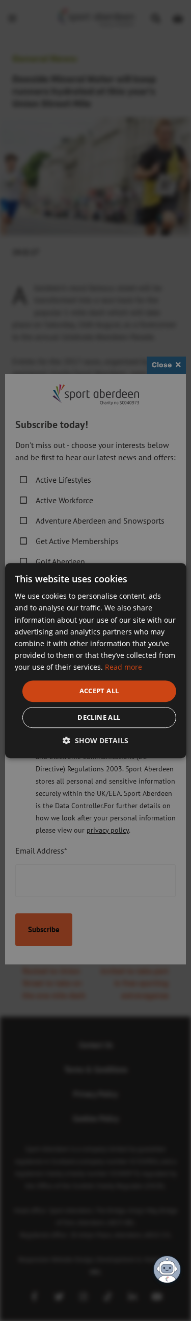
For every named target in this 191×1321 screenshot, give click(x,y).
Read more (123, 667)
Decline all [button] (98, 717)
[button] (95, 740)
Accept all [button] (99, 690)
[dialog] (95, 660)
